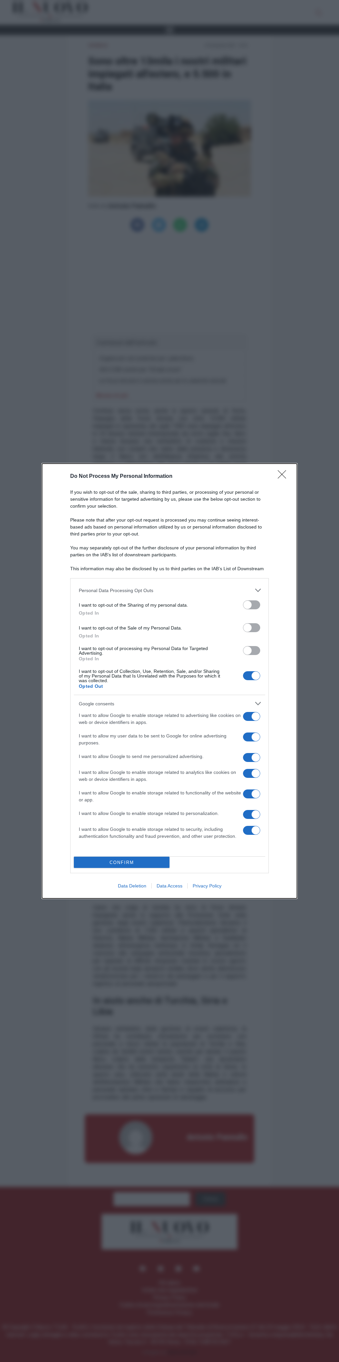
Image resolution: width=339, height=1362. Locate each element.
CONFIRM (122, 862)
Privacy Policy (207, 885)
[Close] (284, 476)
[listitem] (169, 590)
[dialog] (169, 681)
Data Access (169, 885)
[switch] (251, 604)
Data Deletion (132, 885)
